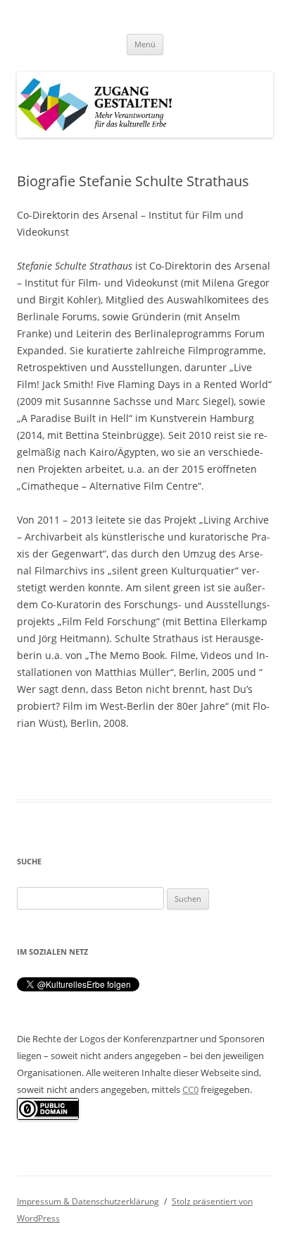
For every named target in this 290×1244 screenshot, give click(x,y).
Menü (145, 44)
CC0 (190, 1089)
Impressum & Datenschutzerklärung (88, 1201)
